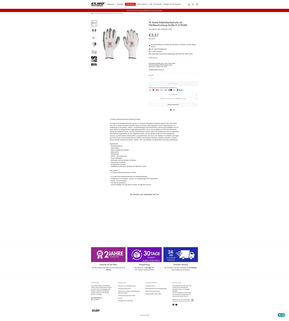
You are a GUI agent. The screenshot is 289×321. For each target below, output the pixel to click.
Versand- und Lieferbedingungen (127, 286)
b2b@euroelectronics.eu (156, 69)
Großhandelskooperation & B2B (126, 295)
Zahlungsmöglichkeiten (124, 288)
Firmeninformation (150, 286)
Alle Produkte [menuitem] (157, 4)
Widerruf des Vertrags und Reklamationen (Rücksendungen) (129, 292)
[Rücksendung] (144, 254)
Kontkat (120, 298)
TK (150, 19)
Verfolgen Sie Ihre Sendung (125, 300)
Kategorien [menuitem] (110, 4)
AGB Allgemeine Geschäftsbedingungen (156, 288)
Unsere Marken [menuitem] (142, 4)
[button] (281, 315)
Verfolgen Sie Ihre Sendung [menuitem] (171, 4)
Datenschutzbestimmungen (152, 291)
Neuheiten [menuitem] (120, 4)
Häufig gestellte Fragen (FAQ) (173, 98)
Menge (151, 75)
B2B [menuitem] (151, 4)
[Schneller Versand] (180, 254)
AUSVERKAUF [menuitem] (130, 4)
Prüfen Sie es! (153, 58)
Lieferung (173, 94)
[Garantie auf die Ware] (108, 254)
